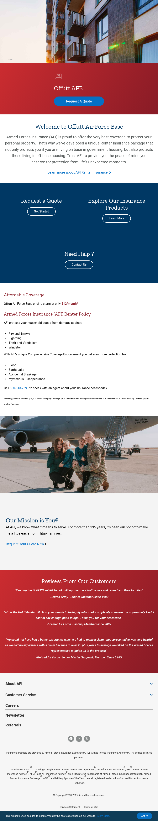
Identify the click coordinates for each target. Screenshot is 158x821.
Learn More (116, 218)
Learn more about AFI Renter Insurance (77, 172)
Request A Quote (79, 101)
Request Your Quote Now (25, 544)
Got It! (144, 815)
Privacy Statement (70, 807)
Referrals (13, 725)
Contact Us (79, 264)
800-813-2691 (19, 388)
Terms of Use (91, 807)
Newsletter (14, 715)
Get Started (41, 211)
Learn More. (103, 815)
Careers (12, 705)
